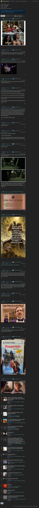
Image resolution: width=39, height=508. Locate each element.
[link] (10, 403)
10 (8, 424)
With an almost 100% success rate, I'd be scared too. (8, 60)
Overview (3, 15)
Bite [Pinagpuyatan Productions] (5, 145)
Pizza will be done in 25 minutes (5, 294)
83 (8, 430)
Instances (25, 506)
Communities (13, 1)
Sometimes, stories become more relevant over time (8, 108)
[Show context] (11, 20)
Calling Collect (3, 153)
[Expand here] (5, 399)
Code (31, 506)
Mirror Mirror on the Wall (4, 263)
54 (8, 417)
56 (8, 410)
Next (2, 503)
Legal (22, 506)
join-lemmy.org (35, 506)
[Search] (31, 1)
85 (8, 445)
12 (8, 458)
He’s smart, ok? (3, 51)
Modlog (19, 506)
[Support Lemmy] (27, 1)
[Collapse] (1, 18)
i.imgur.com (9, 461)
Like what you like (3, 89)
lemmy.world (9, 421)
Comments (7, 15)
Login (34, 1)
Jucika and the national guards (5, 328)
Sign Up (36, 1)
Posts (11, 15)
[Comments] (5, 428)
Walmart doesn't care (4, 80)
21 (8, 452)
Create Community (23, 1)
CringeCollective (5, 1)
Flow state (2, 302)
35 (8, 476)
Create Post (18, 1)
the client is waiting (3, 380)
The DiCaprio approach (4, 124)
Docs (29, 506)
